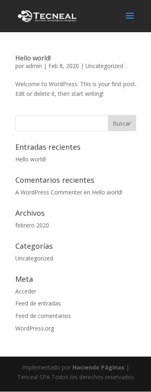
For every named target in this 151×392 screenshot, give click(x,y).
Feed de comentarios (43, 316)
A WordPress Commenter (48, 192)
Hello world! (33, 58)
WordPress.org (34, 328)
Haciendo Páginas (98, 367)
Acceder (25, 291)
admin (34, 66)
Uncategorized (104, 66)
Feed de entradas (38, 303)
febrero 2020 (32, 225)
